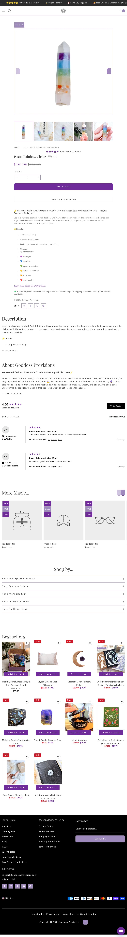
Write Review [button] (116, 406)
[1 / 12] (23, 131)
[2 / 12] (43, 131)
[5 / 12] (103, 131)
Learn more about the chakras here (29, 286)
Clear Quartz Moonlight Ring (16, 795)
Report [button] (54, 440)
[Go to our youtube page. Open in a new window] (23, 886)
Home (16, 148)
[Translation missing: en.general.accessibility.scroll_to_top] (85, 922)
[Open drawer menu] (3, 10)
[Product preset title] (22, 520)
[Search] (9, 10)
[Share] (23, 305)
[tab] (117, 417)
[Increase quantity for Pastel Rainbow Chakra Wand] (38, 177)
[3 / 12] (63, 131)
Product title (8, 544)
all (24, 148)
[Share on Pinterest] (43, 305)
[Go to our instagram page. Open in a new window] (10, 886)
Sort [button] (4, 417)
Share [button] (60, 440)
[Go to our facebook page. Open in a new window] (4, 886)
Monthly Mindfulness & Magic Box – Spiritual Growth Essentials (16, 685)
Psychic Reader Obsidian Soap (48, 740)
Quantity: (18, 171)
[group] (15, 404)
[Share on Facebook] (30, 305)
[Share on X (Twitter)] (36, 305)
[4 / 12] (83, 131)
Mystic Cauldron (79, 740)
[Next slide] (109, 71)
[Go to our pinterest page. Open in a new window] (30, 886)
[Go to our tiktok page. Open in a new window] (17, 886)
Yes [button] (49, 440)
